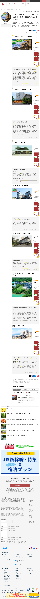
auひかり (5, 557)
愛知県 (14, 532)
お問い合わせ (4, 588)
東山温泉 (9, 507)
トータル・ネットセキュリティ (20, 561)
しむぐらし (30, 557)
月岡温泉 (6, 509)
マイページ (30, 570)
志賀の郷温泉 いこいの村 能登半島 (25, 274)
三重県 (17, 532)
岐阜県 (12, 532)
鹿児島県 (22, 542)
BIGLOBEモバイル (7, 559)
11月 (22, 400)
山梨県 (9, 528)
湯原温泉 (2, 514)
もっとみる (8, 27)
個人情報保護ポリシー (5, 590)
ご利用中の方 (29, 568)
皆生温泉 (22, 513)
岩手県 (13, 521)
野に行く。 (30, 515)
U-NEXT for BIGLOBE (20, 563)
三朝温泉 (14, 513)
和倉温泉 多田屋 (20, 142)
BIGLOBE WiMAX (6, 560)
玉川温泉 (21, 514)
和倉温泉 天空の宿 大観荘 (23, 233)
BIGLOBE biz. (6, 570)
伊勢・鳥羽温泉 (12, 515)
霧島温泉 (13, 514)
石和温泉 (9, 509)
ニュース (17, 575)
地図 (35, 50)
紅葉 (27, 400)
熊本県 (14, 542)
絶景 (30, 400)
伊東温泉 (17, 509)
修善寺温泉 (21, 509)
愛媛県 (14, 539)
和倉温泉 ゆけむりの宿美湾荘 (23, 36)
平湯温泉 (6, 512)
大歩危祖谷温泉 (21, 515)
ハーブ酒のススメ (31, 522)
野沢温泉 (22, 508)
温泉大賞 (30, 556)
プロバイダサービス (7, 575)
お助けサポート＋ (19, 556)
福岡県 (7, 542)
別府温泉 (6, 514)
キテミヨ (30, 511)
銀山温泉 (17, 507)
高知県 (17, 539)
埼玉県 (9, 526)
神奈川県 (17, 526)
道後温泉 (6, 513)
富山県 (9, 530)
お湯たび (30, 509)
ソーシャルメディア (19, 579)
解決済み (34, 389)
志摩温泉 (16, 515)
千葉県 (12, 526)
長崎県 (12, 542)
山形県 (22, 521)
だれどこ (30, 506)
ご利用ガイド (31, 501)
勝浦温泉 (2, 513)
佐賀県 (10, 542)
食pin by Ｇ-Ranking (32, 521)
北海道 (8, 521)
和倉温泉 (19, 400)
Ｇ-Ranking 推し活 (32, 520)
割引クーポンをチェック (37, 64)
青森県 (11, 521)
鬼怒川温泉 (14, 508)
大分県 (17, 542)
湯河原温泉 (13, 509)
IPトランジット (6, 581)
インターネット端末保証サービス (20, 558)
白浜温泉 (21, 512)
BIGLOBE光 (5, 556)
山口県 (20, 537)
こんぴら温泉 (10, 513)
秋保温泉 (6, 507)
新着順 (18, 392)
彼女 (2, 25)
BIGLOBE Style (18, 578)
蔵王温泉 (13, 507)
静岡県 (9, 532)
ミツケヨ (30, 517)
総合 (29, 392)
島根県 (12, 537)
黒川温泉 (9, 514)
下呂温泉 (2, 512)
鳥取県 (9, 537)
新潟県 (14, 528)
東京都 (14, 526)
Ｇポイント (30, 504)
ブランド (17, 572)
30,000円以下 (20, 402)
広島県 (17, 537)
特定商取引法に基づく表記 (6, 592)
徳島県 (9, 539)
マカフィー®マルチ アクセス (8, 583)
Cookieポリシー (22, 590)
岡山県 (14, 537)
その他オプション (19, 564)
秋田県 (19, 521)
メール (30, 572)
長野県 (12, 528)
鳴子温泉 (2, 507)
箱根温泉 (7, 515)
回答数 (21, 392)
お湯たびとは (31, 500)
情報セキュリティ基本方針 (16, 592)
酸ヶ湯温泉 (17, 514)
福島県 (24, 521)
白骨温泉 (2, 509)
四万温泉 (10, 508)
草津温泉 (20, 507)
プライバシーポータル (14, 590)
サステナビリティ (19, 573)
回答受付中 (25, 389)
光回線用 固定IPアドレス (8, 576)
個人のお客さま (5, 552)
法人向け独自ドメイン (7, 585)
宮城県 (16, 521)
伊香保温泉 (3, 508)
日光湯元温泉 (3, 515)
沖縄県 (25, 542)
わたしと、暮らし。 (32, 510)
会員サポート (31, 573)
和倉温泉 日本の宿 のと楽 (23, 89)
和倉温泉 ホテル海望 (21, 185)
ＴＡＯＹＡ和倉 (19, 326)
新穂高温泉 (10, 512)
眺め (32, 400)
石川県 (12, 530)
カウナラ (30, 516)
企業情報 (16, 568)
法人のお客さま (5, 568)
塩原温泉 (18, 508)
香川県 (12, 539)
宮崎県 (19, 542)
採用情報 (17, 576)
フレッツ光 (5, 573)
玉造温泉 (18, 513)
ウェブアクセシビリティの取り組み (19, 588)
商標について (4, 594)
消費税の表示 (10, 588)
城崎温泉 (14, 512)
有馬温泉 (17, 512)
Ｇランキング (31, 505)
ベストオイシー (31, 512)
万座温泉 (7, 508)
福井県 (14, 530)
